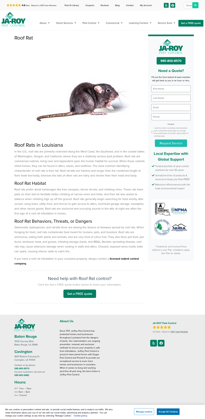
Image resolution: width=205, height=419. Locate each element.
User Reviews (48, 5)
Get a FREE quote (191, 23)
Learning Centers (138, 23)
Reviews (105, 5)
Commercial (112, 23)
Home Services (64, 23)
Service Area (165, 23)
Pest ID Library (72, 5)
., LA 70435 (27, 358)
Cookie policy (80, 416)
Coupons (89, 5)
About (43, 23)
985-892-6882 (21, 375)
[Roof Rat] (82, 91)
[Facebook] (172, 5)
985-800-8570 (170, 60)
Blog (117, 5)
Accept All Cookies (168, 411)
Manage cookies (144, 411)
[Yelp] (166, 5)
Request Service (171, 143)
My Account (146, 5)
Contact (130, 5)
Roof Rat (23, 37)
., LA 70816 (26, 343)
